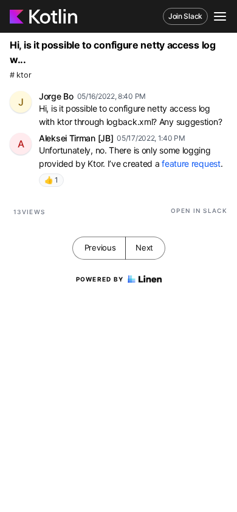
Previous (100, 247)
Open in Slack (199, 210)
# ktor (20, 74)
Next (144, 247)
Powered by (100, 279)
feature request (191, 163)
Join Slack (185, 16)
